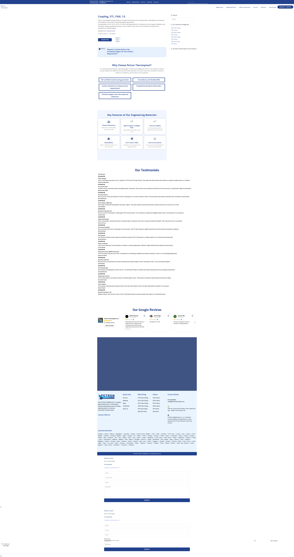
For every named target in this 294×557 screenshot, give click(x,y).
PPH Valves (174, 44)
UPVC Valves (174, 35)
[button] (147, 295)
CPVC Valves (174, 39)
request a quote (285, 7)
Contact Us (156, 2)
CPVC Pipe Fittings (175, 37)
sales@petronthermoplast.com (112, 467)
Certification (149, 2)
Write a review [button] (110, 325)
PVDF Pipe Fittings (175, 28)
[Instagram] (113, 419)
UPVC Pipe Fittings (175, 32)
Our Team (143, 2)
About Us (129, 2)
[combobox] (197, 2)
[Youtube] (104, 419)
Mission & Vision (135, 2)
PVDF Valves (174, 30)
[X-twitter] (118, 419)
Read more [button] (152, 329)
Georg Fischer (111, 31)
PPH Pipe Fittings (175, 41)
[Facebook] (100, 419)
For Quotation (172, 400)
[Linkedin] (109, 419)
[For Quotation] (168, 397)
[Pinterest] (100, 423)
